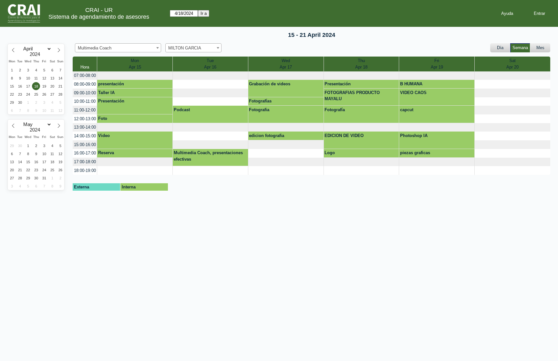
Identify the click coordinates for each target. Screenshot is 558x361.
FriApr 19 (437, 63)
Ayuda (507, 13)
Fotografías (260, 101)
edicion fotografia (266, 135)
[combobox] (118, 47)
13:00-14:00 (85, 127)
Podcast (182, 109)
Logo (330, 152)
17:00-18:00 (85, 161)
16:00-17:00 (85, 153)
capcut (406, 109)
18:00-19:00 (85, 170)
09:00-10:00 (85, 92)
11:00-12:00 (85, 110)
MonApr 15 (135, 63)
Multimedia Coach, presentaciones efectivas (208, 156)
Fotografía (335, 109)
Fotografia (259, 109)
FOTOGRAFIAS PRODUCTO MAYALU (352, 95)
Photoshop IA (414, 135)
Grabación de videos (269, 83)
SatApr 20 (512, 63)
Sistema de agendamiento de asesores (98, 17)
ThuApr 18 (361, 63)
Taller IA (106, 92)
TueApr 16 (210, 63)
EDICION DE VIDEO (344, 135)
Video (104, 135)
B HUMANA (411, 83)
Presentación (338, 83)
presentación (111, 83)
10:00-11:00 (85, 101)
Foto (102, 118)
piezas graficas (415, 152)
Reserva (106, 152)
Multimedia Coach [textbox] (94, 48)
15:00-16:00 (85, 144)
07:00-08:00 (85, 75)
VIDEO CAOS (413, 92)
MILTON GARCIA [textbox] (184, 48)
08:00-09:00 (85, 84)
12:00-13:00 (85, 118)
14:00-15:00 (85, 135)
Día (500, 47)
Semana (520, 47)
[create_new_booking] (134, 75)
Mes (540, 47)
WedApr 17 (286, 63)
